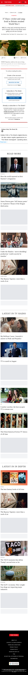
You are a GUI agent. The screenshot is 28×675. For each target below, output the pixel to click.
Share (4, 57)
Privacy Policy (14, 647)
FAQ (14, 654)
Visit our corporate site (19, 669)
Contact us (17, 119)
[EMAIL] (2, 131)
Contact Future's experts (14, 642)
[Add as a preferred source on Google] (14, 663)
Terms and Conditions (14, 644)
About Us (14, 640)
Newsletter (24, 57)
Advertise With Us (14, 651)
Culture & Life (13, 12)
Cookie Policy (14, 649)
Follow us (17, 57)
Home (6, 12)
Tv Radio (20, 12)
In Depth (14, 15)
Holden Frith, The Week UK (9, 34)
